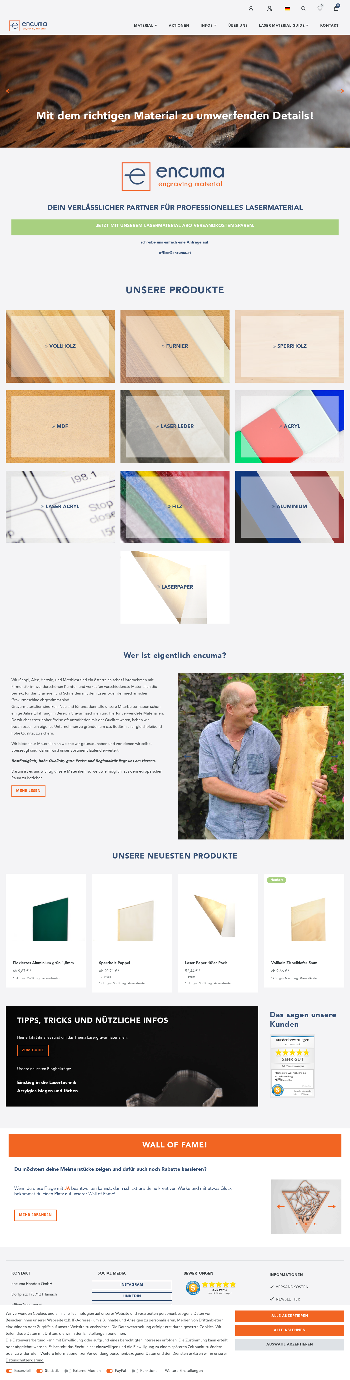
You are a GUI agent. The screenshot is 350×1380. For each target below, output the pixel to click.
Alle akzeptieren (289, 1316)
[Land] (287, 8)
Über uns (238, 26)
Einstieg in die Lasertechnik (46, 1083)
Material (143, 26)
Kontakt (329, 26)
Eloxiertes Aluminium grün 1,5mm (43, 963)
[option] (175, 91)
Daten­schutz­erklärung (25, 1360)
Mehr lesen (28, 791)
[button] (11, 91)
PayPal (120, 1371)
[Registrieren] (270, 8)
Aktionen (179, 26)
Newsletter (288, 1299)
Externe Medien (87, 1371)
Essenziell (22, 1371)
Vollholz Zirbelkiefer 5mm (294, 963)
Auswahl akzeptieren (289, 1344)
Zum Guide (33, 1050)
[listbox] (46, 915)
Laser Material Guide (282, 26)
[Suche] (303, 8)
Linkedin (132, 1296)
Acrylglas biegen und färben (47, 1091)
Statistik (52, 1371)
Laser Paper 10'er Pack (206, 963)
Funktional (149, 1371)
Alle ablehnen (290, 1330)
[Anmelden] (251, 8)
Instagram (131, 1285)
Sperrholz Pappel (114, 963)
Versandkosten (51, 978)
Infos (207, 26)
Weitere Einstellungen (184, 1371)
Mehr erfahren (35, 1215)
